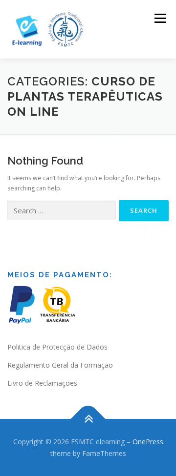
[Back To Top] (88, 418)
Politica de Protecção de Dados (57, 347)
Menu (160, 18)
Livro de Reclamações (42, 383)
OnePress (147, 441)
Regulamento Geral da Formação (60, 365)
